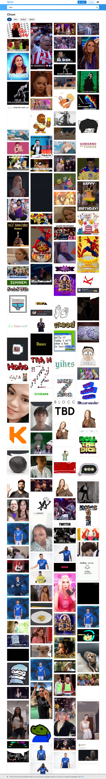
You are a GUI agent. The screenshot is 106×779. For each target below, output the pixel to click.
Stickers (23, 19)
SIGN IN (91, 2)
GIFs (15, 19)
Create (83, 2)
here (82, 777)
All (9, 19)
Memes (32, 19)
